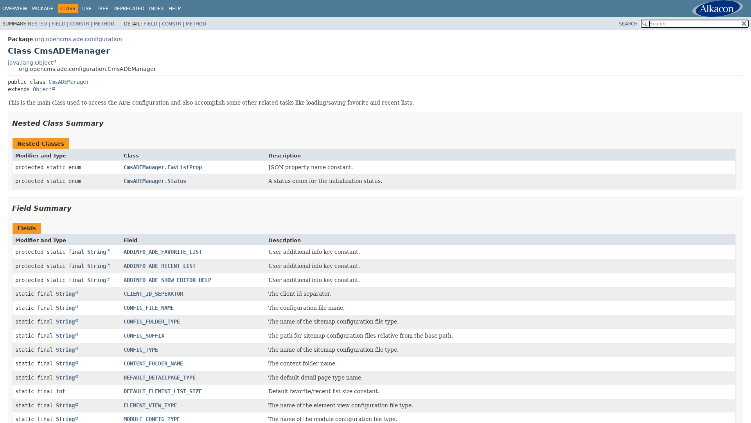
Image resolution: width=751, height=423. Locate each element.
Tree (103, 8)
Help (175, 8)
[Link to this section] (109, 123)
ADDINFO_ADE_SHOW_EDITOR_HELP (167, 280)
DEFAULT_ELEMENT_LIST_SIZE (163, 391)
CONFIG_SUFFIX (144, 336)
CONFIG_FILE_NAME (149, 308)
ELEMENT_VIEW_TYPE (150, 405)
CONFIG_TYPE (141, 350)
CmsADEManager (69, 82)
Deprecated (128, 8)
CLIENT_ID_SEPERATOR (153, 294)
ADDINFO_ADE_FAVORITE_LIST (163, 252)
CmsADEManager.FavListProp (163, 167)
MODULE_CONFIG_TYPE (152, 419)
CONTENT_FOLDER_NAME (153, 363)
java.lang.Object (30, 63)
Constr (79, 24)
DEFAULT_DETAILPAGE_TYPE (160, 377)
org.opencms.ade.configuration (78, 39)
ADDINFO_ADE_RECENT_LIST (160, 266)
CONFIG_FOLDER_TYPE (152, 321)
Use (87, 8)
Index (156, 8)
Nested (37, 24)
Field (58, 24)
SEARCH (628, 24)
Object (42, 89)
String (96, 252)
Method (104, 24)
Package (43, 8)
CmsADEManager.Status (155, 181)
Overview (14, 8)
